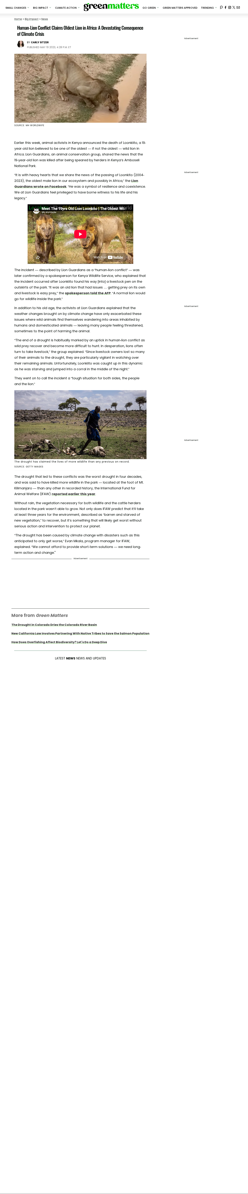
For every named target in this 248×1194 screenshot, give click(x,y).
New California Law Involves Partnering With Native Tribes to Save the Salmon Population (80, 633)
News (44, 19)
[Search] (221, 6)
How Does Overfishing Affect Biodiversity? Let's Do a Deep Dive (59, 642)
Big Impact (31, 19)
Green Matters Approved (180, 8)
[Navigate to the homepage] (111, 7)
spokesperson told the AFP (88, 293)
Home (18, 19)
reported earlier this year (73, 494)
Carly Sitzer (40, 42)
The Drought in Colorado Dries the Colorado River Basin (54, 625)
